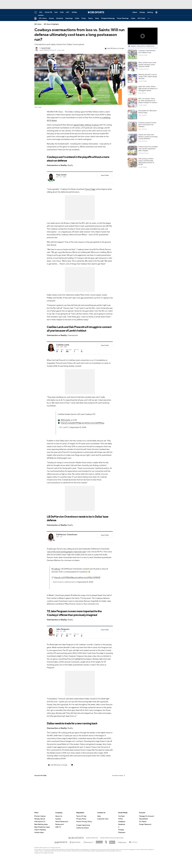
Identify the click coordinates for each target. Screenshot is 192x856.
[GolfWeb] (133, 842)
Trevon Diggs (90, 189)
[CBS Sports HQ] (92, 838)
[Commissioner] (101, 841)
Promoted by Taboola (117, 785)
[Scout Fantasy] (122, 842)
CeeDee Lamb (62, 345)
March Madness (40, 830)
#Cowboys (80, 573)
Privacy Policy (81, 819)
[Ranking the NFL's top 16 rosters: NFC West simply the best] (132, 78)
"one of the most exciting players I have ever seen (66, 556)
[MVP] (112, 841)
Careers (58, 819)
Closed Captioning (83, 825)
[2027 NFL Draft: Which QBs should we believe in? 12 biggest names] (132, 90)
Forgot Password (145, 824)
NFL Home (37, 24)
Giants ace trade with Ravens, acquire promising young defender (148, 136)
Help (99, 816)
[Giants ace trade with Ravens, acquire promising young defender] (132, 138)
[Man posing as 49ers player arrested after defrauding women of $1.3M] (132, 162)
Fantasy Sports (39, 819)
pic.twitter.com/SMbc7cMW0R (88, 588)
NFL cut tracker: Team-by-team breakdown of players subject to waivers (147, 100)
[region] (143, 36)
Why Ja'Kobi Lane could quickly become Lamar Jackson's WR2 (147, 64)
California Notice (82, 828)
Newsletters (143, 819)
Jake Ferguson (63, 639)
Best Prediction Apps (42, 827)
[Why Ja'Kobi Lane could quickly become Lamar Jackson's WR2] (132, 66)
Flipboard (121, 832)
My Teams (142, 822)
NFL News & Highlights (51, 24)
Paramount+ (59, 824)
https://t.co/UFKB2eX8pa (88, 585)
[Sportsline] (75, 842)
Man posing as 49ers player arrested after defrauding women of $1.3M (146, 162)
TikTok (120, 819)
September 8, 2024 (83, 595)
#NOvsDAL (94, 423)
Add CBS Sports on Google (115, 48)
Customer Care (102, 819)
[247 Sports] (60, 842)
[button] (148, 18)
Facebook (121, 824)
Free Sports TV (39, 822)
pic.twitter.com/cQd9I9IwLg (97, 429)
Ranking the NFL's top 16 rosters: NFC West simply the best (147, 76)
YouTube (121, 816)
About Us (58, 816)
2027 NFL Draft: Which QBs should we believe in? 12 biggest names (148, 88)
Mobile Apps (39, 832)
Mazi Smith (61, 175)
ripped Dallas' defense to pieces (86, 125)
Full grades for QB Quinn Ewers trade (147, 112)
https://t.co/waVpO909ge (99, 426)
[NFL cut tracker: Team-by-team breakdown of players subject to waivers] (132, 102)
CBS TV (58, 827)
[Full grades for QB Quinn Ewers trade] (132, 114)
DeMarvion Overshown (66, 539)
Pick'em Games (40, 816)
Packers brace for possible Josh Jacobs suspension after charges (148, 148)
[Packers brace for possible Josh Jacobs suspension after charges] (132, 150)
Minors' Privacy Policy (84, 822)
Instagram (121, 822)
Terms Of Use (81, 816)
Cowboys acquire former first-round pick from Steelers (147, 124)
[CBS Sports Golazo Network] (112, 838)
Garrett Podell (45, 48)
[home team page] (54, 180)
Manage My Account (146, 816)
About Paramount (61, 822)
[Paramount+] (88, 842)
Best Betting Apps (41, 824)
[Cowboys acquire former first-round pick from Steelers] (132, 126)
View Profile (105, 175)
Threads (121, 830)
